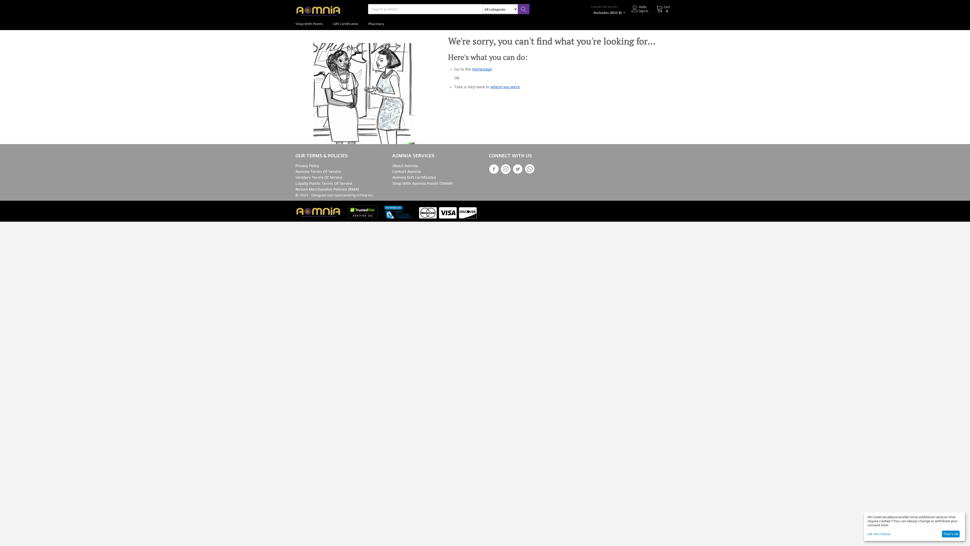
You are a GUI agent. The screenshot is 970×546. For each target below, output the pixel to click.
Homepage (482, 69)
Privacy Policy (307, 165)
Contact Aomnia (406, 171)
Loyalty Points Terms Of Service (324, 183)
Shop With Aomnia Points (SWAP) (422, 183)
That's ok (950, 534)
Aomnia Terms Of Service (318, 171)
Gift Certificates (345, 24)
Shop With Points (309, 24)
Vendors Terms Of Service (319, 177)
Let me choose (878, 534)
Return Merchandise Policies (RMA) (327, 189)
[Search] (523, 9)
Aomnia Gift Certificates (414, 177)
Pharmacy (376, 24)
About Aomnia (405, 165)
